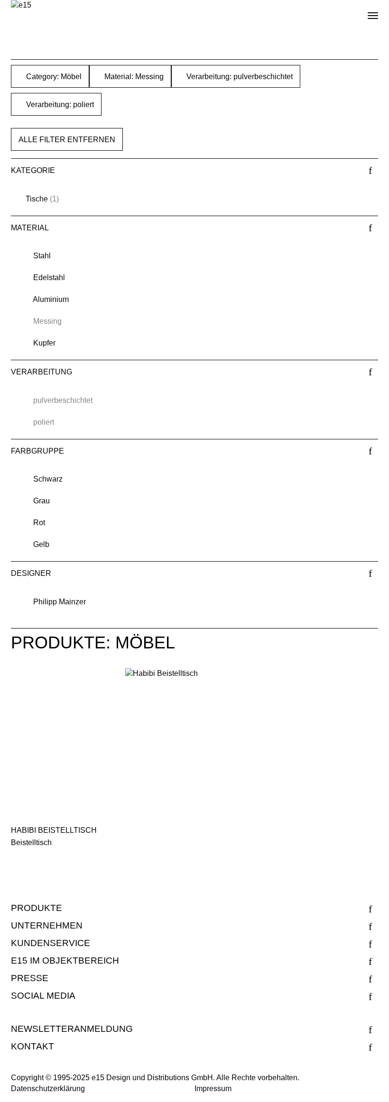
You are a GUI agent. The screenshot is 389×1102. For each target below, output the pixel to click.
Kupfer (44, 343)
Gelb (41, 544)
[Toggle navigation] (365, 11)
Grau (41, 501)
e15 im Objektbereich (65, 960)
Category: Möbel (53, 77)
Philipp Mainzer (59, 602)
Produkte (36, 908)
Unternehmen (47, 925)
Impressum (213, 1088)
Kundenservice (50, 943)
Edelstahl (49, 277)
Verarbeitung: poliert (59, 104)
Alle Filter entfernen (67, 140)
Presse (29, 978)
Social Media (43, 996)
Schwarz (48, 479)
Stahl (42, 256)
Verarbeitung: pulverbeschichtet (239, 77)
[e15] (21, 5)
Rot (39, 523)
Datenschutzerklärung (48, 1088)
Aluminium (51, 299)
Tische (37, 199)
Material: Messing (133, 77)
